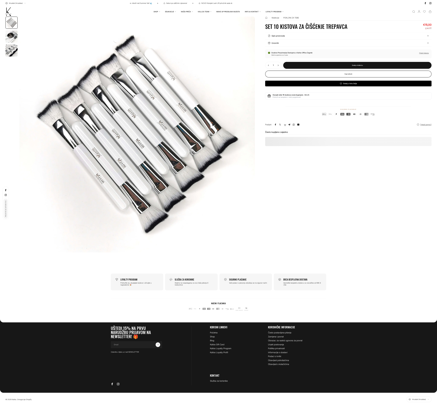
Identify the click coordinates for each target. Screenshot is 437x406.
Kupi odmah (348, 74)
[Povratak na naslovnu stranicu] (266, 18)
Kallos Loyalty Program (220, 348)
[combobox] (15, 3)
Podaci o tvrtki (274, 356)
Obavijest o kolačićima (278, 364)
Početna (214, 332)
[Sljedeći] (249, 140)
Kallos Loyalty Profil (219, 352)
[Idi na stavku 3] (11, 51)
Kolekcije (275, 18)
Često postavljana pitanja (279, 332)
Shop (212, 336)
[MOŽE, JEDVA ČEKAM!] (158, 344)
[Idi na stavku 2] (11, 37)
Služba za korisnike (219, 381)
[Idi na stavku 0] (11, 23)
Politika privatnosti (276, 348)
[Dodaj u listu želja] (285, 125)
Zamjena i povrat (276, 336)
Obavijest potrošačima (278, 360)
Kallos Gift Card (217, 344)
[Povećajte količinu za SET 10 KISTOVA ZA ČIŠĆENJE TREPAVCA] (278, 65)
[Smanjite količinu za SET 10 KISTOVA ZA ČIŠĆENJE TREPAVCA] (268, 65)
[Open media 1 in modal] (137, 134)
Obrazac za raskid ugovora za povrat (285, 340)
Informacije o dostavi (277, 352)
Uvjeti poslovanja (276, 344)
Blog (212, 340)
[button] (424, 11)
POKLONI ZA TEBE (291, 18)
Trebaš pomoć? (426, 124)
